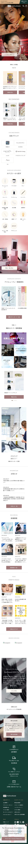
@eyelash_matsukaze (14, 638)
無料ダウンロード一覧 (14, 317)
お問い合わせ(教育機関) (19, 814)
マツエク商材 (6, 809)
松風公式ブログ (14, 629)
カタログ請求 (17, 809)
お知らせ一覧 (14, 506)
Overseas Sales (6, 814)
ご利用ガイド (6, 824)
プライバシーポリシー (8, 805)
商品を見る (14, 397)
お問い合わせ (17, 812)
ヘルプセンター (17, 807)
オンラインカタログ (7, 812)
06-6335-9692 (14, 774)
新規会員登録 (17, 802)
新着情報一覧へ (14, 567)
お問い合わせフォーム (14, 787)
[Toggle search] (23, 6)
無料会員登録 (14, 734)
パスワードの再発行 (18, 805)
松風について (6, 822)
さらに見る (14, 439)
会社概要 (5, 802)
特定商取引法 (6, 807)
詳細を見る (10, 92)
